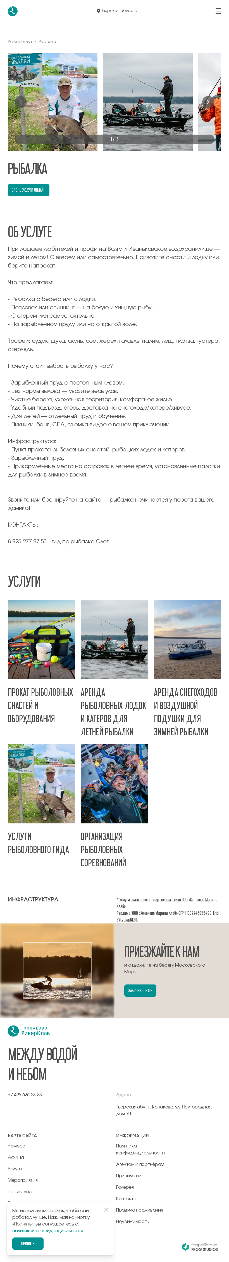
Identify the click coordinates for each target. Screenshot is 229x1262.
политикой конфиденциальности (47, 1231)
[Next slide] (208, 102)
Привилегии (129, 1176)
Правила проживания (139, 1210)
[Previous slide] (21, 102)
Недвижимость (132, 1221)
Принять (28, 1243)
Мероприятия (22, 1180)
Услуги (15, 1169)
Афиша (16, 1157)
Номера (16, 1146)
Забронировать (140, 990)
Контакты (126, 1199)
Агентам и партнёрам (140, 1164)
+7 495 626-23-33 (25, 1095)
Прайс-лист (21, 1192)
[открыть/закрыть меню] (218, 11)
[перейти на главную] (13, 11)
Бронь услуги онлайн (29, 190)
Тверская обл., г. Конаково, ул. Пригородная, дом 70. (164, 1110)
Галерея (125, 1187)
